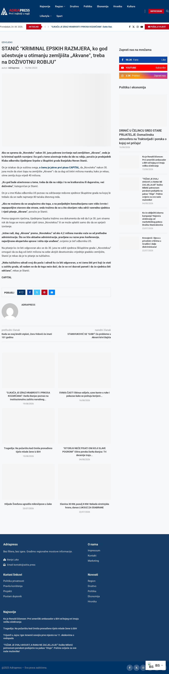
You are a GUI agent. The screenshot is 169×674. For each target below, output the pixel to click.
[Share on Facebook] (30, 292)
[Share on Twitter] (37, 292)
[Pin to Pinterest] (44, 292)
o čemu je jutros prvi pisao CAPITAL (59, 167)
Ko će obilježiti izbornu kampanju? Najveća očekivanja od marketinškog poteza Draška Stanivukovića (152, 219)
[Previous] (45, 26)
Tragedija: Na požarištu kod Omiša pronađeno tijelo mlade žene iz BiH (40, 628)
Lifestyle (44, 16)
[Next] (48, 26)
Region (59, 6)
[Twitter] (133, 26)
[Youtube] (141, 26)
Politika (88, 6)
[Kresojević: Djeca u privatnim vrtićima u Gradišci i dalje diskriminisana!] (129, 243)
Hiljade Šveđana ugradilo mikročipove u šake (28, 504)
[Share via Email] (52, 292)
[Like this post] (22, 292)
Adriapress (13, 68)
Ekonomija (102, 6)
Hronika (117, 6)
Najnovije (45, 6)
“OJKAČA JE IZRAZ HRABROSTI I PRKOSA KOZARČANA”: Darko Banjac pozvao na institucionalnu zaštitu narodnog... (28, 396)
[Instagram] (137, 26)
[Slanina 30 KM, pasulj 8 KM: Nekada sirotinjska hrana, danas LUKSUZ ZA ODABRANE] (84, 482)
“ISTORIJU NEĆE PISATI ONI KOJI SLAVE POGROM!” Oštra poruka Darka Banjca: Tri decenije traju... (84, 451)
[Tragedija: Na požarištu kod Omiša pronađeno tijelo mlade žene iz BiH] (28, 426)
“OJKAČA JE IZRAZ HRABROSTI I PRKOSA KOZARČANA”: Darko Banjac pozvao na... (88, 27)
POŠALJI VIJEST (158, 27)
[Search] (167, 11)
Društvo (74, 6)
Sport (59, 16)
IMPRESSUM (156, 11)
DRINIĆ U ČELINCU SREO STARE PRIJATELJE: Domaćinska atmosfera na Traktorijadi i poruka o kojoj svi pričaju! (143, 137)
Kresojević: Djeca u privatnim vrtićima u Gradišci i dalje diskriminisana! (151, 242)
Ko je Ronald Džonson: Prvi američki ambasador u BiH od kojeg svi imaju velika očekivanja (154, 161)
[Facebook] (130, 26)
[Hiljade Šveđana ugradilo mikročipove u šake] (28, 482)
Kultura (131, 6)
